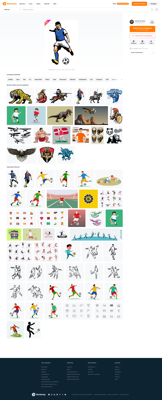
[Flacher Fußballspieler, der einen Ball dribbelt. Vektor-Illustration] (53, 311)
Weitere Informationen (137, 52)
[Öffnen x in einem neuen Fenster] (62, 394)
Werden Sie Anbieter (94, 374)
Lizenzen (69, 367)
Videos (38, 4)
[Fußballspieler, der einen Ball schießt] (13, 179)
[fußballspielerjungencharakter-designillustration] (16, 115)
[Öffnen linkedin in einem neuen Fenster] (54, 394)
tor (30, 79)
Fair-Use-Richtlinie (124, 394)
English (117, 367)
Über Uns (90, 372)
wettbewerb (82, 79)
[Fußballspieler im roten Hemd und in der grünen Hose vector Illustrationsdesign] (74, 292)
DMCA (68, 369)
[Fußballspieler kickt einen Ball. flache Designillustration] (94, 292)
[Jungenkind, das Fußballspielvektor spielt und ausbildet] (70, 252)
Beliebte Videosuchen (73, 379)
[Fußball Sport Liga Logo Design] (48, 234)
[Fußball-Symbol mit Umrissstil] (77, 311)
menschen (115, 79)
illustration (63, 79)
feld (107, 79)
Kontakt (90, 369)
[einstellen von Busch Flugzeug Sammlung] (19, 135)
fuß (91, 79)
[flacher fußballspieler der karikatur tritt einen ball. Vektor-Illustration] (15, 311)
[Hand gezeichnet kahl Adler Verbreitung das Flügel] (22, 155)
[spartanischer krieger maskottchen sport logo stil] (41, 96)
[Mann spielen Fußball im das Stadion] (62, 199)
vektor (47, 79)
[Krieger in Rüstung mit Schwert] (47, 155)
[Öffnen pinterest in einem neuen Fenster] (57, 394)
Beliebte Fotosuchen (73, 377)
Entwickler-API (45, 379)
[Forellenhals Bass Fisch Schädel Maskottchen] (114, 96)
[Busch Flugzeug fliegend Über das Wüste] (91, 115)
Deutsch (117, 374)
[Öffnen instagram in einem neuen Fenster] (51, 394)
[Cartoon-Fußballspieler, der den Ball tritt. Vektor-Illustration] (45, 179)
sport (18, 79)
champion (99, 79)
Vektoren (22, 4)
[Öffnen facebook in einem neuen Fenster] (49, 394)
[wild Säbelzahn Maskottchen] (20, 96)
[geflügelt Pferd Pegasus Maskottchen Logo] (66, 155)
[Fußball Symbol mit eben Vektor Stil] (21, 218)
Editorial (46, 4)
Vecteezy (43, 369)
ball (24, 79)
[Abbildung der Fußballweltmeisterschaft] (81, 135)
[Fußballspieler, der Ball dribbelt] (80, 96)
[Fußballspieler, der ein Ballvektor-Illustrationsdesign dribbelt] (114, 292)
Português (118, 372)
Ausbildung (44, 377)
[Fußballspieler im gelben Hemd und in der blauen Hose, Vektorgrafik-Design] (34, 311)
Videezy (43, 372)
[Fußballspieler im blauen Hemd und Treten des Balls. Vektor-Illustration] (16, 199)
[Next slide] (120, 79)
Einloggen (153, 4)
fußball (10, 79)
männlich (72, 79)
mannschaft (38, 79)
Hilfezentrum (91, 367)
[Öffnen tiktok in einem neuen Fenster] (60, 394)
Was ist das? (145, 48)
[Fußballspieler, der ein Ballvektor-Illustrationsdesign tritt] (84, 179)
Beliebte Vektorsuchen (73, 374)
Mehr (54, 4)
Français (117, 377)
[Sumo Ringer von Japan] (42, 135)
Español (117, 369)
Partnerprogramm (72, 372)
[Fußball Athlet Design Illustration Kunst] (15, 329)
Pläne (114, 4)
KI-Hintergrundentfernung (49, 384)
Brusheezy (44, 367)
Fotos (30, 4)
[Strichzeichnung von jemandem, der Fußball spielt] (92, 252)
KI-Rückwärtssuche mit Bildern (50, 382)
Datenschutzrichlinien (112, 394)
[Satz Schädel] (97, 135)
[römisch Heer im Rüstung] (116, 115)
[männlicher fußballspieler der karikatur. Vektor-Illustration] (55, 292)
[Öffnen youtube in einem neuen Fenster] (65, 394)
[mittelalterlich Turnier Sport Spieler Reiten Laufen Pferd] (61, 96)
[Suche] (152, 9)
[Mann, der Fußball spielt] (76, 218)
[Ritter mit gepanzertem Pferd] (96, 96)
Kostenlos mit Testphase (142, 29)
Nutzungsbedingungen (100, 394)
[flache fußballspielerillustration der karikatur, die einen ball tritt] (36, 199)
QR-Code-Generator (46, 386)
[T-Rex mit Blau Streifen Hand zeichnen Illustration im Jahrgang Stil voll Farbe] (60, 115)
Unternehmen (45, 374)
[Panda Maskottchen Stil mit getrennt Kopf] (114, 135)
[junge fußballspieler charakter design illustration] (36, 115)
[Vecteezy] (10, 3)
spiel (54, 79)
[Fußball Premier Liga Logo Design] (62, 234)
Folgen (152, 22)
